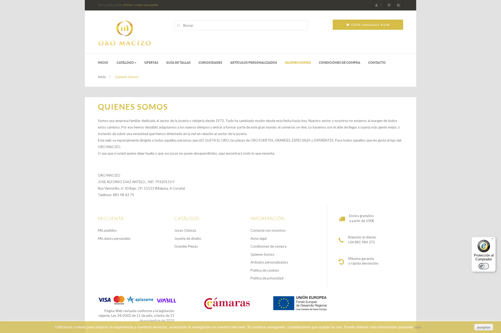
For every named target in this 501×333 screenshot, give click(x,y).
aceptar (483, 327)
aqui (417, 327)
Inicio (102, 77)
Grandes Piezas (186, 246)
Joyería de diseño (187, 238)
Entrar (128, 5)
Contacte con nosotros (267, 230)
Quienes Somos (262, 254)
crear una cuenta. (146, 5)
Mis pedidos (107, 230)
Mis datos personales (114, 238)
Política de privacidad (266, 278)
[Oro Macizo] (136, 33)
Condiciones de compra (268, 246)
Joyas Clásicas (185, 230)
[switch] (484, 266)
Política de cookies (264, 270)
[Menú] (493, 240)
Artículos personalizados (269, 262)
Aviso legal (258, 238)
